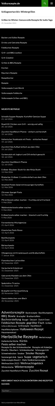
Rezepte (4, 83)
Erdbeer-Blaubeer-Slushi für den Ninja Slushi (21, 169)
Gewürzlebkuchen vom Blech (14, 298)
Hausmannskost (8, 332)
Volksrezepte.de (10, 3)
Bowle (12, 316)
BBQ (4, 316)
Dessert (33, 319)
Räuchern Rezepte (9, 73)
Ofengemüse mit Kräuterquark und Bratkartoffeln (23, 253)
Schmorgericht (42, 350)
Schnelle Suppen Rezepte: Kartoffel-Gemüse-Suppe (23, 116)
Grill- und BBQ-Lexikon (11, 52)
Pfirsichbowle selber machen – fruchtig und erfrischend (25, 200)
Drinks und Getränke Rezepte (14, 42)
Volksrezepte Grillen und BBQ (14, 98)
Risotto (4, 350)
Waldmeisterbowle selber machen (16, 207)
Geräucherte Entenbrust (12, 268)
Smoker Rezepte (35, 353)
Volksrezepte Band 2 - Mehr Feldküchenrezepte (23, 360)
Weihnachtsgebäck (31, 363)
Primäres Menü (51, 3)
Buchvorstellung (11, 319)
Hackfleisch (35, 325)
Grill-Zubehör (7, 58)
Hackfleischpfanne (10, 329)
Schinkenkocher (26, 350)
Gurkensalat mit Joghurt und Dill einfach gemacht (23, 154)
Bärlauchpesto (7, 245)
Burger (25, 319)
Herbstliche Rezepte (19, 336)
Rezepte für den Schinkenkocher (16, 347)
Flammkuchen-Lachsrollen (13, 260)
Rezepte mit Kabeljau (42, 347)
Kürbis (23, 340)
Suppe (27, 356)
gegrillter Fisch (35, 322)
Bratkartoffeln (33, 316)
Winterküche (7, 367)
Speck (20, 357)
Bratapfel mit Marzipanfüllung (14, 291)
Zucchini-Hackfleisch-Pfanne (14, 162)
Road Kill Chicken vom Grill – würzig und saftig (22, 124)
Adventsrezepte (12, 312)
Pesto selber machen (13, 344)
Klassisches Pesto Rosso (11, 230)
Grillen (48, 323)
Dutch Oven (44, 319)
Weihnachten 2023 (10, 363)
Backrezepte (31, 312)
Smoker (21, 353)
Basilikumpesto (8, 238)
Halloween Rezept (32, 329)
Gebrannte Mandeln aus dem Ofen (16, 275)
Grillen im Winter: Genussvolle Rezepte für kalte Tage (27, 20)
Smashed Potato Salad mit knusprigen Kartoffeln (22, 184)
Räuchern (13, 350)
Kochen (4, 68)
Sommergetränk (8, 357)
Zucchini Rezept (38, 370)
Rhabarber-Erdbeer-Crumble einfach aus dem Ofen (23, 177)
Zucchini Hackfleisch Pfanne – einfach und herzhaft (23, 131)
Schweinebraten (8, 353)
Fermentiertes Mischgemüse (13, 222)
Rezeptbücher (7, 78)
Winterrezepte (24, 367)
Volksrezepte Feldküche (11, 93)
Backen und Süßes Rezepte (13, 37)
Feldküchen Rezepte (10, 47)
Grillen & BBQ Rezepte (11, 63)
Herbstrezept (45, 337)
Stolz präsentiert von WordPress (13, 403)
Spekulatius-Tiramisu (10, 283)
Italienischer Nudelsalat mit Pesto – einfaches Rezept (24, 139)
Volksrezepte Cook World (12, 88)
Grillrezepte (23, 325)
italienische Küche (9, 341)
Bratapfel (21, 316)
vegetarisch (40, 357)
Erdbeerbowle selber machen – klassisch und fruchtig (24, 215)
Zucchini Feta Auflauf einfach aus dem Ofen (20, 147)
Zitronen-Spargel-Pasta (11, 192)
